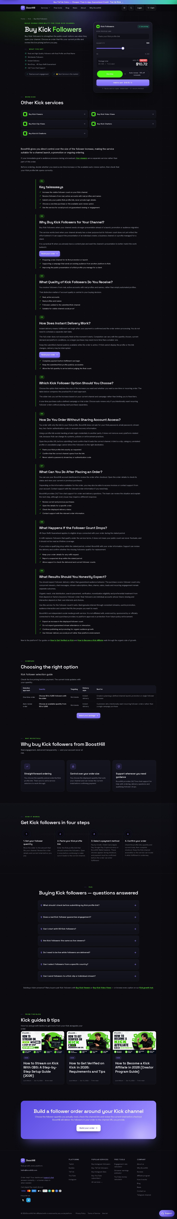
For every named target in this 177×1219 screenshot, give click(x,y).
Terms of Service (94, 1213)
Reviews (140, 1172)
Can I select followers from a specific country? (64, 964)
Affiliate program (143, 1176)
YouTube (72, 1176)
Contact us (141, 1191)
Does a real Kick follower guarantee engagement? (66, 917)
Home (23, 19)
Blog (67, 8)
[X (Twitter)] (23, 1200)
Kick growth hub (146, 988)
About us (140, 1164)
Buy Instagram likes (99, 1172)
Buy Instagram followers (101, 1164)
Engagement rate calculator (120, 1165)
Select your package (87, 715)
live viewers (81, 158)
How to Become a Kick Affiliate (90, 640)
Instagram (72, 1179)
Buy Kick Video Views (102, 988)
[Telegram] (28, 1200)
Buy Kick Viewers (83, 988)
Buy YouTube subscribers (97, 1177)
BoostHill (30, 7)
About (83, 8)
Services (44, 8)
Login (140, 8)
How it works (142, 1179)
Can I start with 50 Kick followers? (58, 929)
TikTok (71, 1172)
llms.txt (105, 1213)
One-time (109, 74)
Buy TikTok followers (100, 1168)
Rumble (71, 1168)
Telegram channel (144, 1195)
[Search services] (131, 7)
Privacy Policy (80, 1213)
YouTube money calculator (120, 1178)
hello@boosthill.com (29, 1170)
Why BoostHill (95, 8)
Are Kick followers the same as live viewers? (63, 940)
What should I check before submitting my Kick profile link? (70, 905)
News (75, 8)
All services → (97, 1182)
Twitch (71, 1164)
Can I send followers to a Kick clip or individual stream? (68, 976)
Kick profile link (103, 31)
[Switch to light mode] (124, 7)
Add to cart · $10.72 (121, 82)
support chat (49, 1177)
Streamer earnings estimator (121, 1171)
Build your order (48, 253)
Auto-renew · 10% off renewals (137, 74)
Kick (29, 19)
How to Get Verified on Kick (62, 640)
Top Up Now (116, 2)
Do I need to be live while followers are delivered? (65, 952)
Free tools (58, 8)
